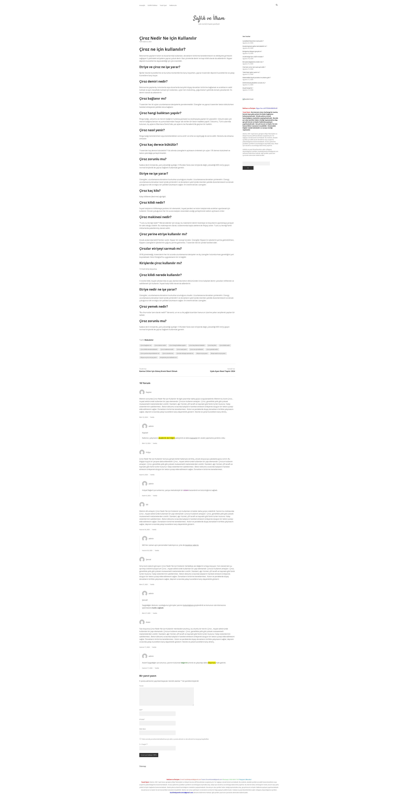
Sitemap (142, 766)
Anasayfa (142, 5)
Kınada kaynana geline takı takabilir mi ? (255, 46)
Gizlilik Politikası (152, 5)
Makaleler (149, 340)
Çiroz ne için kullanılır (196, 349)
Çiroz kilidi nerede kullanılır (149, 349)
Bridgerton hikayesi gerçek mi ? (252, 51)
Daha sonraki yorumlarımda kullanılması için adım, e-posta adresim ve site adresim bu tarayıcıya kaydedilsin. (175, 739)
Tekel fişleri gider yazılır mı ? (251, 72)
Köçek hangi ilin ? (248, 88)
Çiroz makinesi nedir (167, 349)
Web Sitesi (142, 729)
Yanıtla (152, 417)
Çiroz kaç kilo (212, 345)
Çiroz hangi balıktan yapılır (177, 345)
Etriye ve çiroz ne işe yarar (149, 357)
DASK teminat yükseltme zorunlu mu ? (254, 83)
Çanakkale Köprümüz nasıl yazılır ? (253, 41)
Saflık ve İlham (209, 18)
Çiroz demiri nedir (160, 345)
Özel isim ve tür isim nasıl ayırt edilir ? (254, 67)
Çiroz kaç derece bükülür (197, 345)
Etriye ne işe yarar (202, 353)
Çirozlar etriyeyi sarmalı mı (185, 353)
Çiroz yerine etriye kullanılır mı (150, 353)
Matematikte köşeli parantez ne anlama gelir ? (257, 78)
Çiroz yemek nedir (212, 349)
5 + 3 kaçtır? (143, 744)
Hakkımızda (173, 5)
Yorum (141, 686)
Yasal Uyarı (163, 5)
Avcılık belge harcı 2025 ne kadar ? (253, 57)
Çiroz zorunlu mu (168, 353)
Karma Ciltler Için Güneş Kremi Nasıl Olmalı (158, 371)
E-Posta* (142, 719)
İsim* (141, 710)
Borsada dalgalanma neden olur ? (253, 62)
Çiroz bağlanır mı (146, 345)
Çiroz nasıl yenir (182, 349)
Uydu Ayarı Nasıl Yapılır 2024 (222, 371)
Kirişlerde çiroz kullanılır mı (168, 357)
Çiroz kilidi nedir (225, 345)
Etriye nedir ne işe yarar (218, 353)
